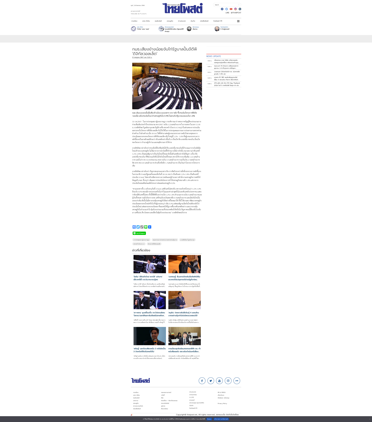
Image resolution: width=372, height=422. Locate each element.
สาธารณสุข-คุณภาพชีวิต (196, 403)
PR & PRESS (222, 392)
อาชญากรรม (193, 395)
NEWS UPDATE (213, 56)
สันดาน (195, 29)
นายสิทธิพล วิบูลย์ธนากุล (187, 240)
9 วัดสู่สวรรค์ (224, 29)
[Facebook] (222, 9)
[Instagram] (235, 9)
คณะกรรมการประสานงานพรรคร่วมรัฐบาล (165, 240)
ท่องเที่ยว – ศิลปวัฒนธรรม (169, 401)
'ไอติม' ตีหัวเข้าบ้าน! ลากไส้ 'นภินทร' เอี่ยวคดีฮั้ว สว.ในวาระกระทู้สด (147, 278)
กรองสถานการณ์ (166, 392)
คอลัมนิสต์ (158, 21)
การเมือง (134, 21)
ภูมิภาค (163, 406)
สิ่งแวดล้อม (164, 409)
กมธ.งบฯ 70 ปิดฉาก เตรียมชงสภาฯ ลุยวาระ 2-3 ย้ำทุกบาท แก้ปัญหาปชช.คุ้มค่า (226, 67)
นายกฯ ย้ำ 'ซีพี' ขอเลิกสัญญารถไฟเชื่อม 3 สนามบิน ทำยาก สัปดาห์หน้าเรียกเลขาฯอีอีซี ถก (226, 78)
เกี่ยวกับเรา (221, 395)
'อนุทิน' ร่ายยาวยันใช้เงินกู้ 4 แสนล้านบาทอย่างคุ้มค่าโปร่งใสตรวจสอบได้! (183, 314)
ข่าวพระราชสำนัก (138, 406)
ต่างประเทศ (182, 21)
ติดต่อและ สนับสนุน (223, 398)
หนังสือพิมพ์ (204, 21)
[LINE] (237, 381)
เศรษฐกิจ (170, 21)
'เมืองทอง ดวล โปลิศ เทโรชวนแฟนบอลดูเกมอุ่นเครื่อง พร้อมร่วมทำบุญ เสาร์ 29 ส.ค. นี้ (226, 61)
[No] (370, 419)
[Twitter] (226, 9)
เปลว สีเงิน (146, 21)
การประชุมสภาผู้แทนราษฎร (141, 240)
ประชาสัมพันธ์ (165, 403)
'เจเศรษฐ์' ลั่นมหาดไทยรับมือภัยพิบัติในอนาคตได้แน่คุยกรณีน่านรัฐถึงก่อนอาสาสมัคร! (184, 279)
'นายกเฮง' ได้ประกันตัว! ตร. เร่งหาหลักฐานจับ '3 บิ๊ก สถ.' (227, 73)
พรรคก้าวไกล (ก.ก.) (138, 244)
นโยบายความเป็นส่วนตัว (221, 419)
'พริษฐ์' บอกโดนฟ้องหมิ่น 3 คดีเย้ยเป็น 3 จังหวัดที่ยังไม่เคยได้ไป (149, 350)
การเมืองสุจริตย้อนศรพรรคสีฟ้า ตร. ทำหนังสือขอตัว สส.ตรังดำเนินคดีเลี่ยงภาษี (184, 351)
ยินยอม (209, 419)
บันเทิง (193, 21)
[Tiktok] (240, 9)
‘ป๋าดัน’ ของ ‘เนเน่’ (143, 29)
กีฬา (162, 398)
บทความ (135, 401)
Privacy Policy (222, 404)
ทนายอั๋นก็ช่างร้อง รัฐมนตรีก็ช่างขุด (174, 30)
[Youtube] (231, 9)
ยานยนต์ (191, 400)
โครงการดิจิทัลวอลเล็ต (154, 244)
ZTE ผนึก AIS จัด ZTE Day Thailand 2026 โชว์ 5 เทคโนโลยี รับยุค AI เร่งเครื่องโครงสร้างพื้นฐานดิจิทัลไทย (227, 84)
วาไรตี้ (163, 395)
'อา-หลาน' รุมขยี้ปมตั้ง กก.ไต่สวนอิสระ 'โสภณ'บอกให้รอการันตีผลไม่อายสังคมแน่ (149, 315)
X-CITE (191, 397)
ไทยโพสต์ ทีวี (217, 21)
